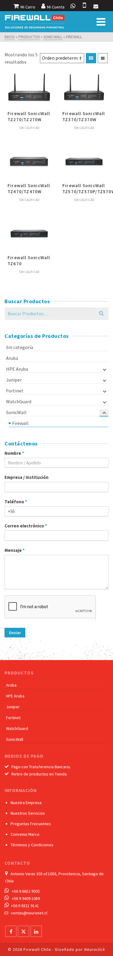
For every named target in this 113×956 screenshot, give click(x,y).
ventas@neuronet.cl (29, 913)
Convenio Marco (25, 834)
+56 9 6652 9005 (26, 891)
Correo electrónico (26, 526)
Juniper (14, 380)
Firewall (20, 423)
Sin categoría (19, 347)
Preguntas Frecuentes (31, 823)
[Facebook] (11, 931)
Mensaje (15, 550)
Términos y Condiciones (32, 845)
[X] (23, 931)
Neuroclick (94, 949)
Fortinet (15, 391)
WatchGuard (18, 401)
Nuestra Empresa (26, 802)
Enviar (15, 632)
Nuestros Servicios (28, 813)
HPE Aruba (17, 369)
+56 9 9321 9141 (25, 905)
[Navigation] (100, 21)
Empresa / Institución (27, 477)
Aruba (12, 358)
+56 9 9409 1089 (26, 898)
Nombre (14, 453)
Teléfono (16, 502)
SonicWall (16, 412)
